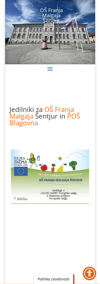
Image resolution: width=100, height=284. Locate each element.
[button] (50, 69)
